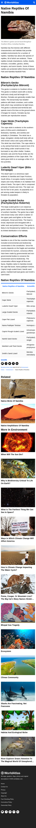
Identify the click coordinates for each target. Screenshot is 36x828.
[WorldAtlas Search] (34, 2)
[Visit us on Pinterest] (13, 811)
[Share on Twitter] (9, 363)
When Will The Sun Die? (12, 454)
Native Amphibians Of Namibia (15, 426)
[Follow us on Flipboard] (2, 811)
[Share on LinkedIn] (17, 363)
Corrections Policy (6, 802)
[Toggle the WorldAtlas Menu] (2, 2)
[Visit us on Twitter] (10, 811)
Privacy (3, 790)
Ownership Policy (6, 805)
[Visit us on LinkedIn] (17, 811)
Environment (25, 367)
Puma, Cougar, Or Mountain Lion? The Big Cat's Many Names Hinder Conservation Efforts (16, 599)
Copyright (4, 793)
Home (3, 783)
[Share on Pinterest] (13, 363)
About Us (4, 796)
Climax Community (9, 677)
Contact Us (4, 786)
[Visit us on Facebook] (6, 811)
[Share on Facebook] (6, 363)
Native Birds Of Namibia (12, 401)
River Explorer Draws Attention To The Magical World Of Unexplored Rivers (16, 761)
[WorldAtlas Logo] (12, 2)
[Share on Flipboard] (2, 363)
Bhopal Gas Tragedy (10, 625)
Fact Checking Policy (7, 799)
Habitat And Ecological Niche (14, 732)
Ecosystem (6, 651)
